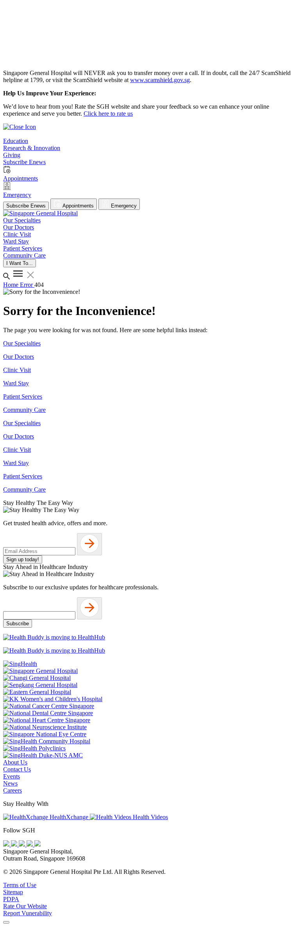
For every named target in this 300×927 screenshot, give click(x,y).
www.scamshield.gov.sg (160, 80)
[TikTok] (30, 844)
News (10, 783)
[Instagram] (23, 844)
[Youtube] (15, 844)
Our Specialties (22, 343)
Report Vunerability (27, 913)
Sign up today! (22, 559)
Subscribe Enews (26, 206)
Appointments (77, 206)
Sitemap (13, 892)
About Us (15, 762)
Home (11, 284)
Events (11, 776)
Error (27, 284)
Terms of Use (19, 885)
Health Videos (149, 817)
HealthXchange (69, 817)
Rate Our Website (25, 906)
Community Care (24, 409)
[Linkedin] (37, 844)
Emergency (123, 206)
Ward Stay (16, 383)
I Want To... (19, 263)
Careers (12, 790)
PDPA (11, 899)
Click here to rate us (108, 113)
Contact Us (17, 769)
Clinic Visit (17, 370)
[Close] (6, 922)
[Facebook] (7, 844)
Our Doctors (18, 356)
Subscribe (17, 623)
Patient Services (22, 396)
